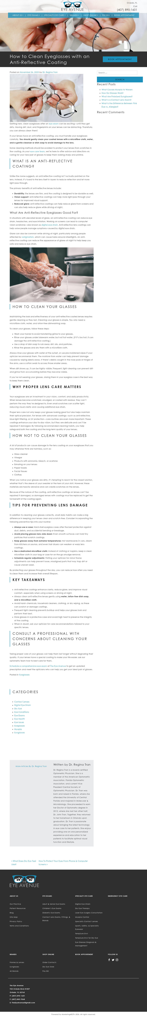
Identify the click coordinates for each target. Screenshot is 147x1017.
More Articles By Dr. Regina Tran (31, 766)
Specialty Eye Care (54, 15)
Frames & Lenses (17, 962)
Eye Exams (33, 15)
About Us (17, 15)
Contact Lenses (21, 702)
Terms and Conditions (19, 926)
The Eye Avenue (58, 666)
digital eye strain (50, 225)
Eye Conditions (21, 712)
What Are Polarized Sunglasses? (117, 96)
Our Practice (15, 904)
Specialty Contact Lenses (86, 921)
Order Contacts (49, 962)
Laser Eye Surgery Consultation (89, 913)
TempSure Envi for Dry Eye (86, 938)
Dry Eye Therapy (82, 908)
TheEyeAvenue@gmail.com (23, 1003)
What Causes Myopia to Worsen (117, 89)
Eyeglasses (24, 675)
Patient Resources (18, 908)
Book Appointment (124, 15)
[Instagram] (117, 960)
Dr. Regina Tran (50, 72)
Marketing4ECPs (68, 1014)
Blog (12, 913)
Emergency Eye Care (117, 896)
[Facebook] (109, 960)
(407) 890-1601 (127, 9)
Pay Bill (106, 15)
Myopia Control (82, 917)
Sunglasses (19, 732)
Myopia (18, 729)
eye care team (37, 151)
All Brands (14, 971)
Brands (74, 15)
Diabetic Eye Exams (51, 913)
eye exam (54, 124)
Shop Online (90, 15)
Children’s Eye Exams (51, 908)
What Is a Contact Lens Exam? (116, 100)
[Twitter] (113, 960)
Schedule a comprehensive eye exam (28, 666)
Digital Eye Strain (22, 705)
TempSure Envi (81, 933)
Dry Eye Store (48, 967)
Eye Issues (19, 722)
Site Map (14, 917)
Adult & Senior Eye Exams (53, 904)
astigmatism (28, 237)
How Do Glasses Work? (112, 93)
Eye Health (19, 719)
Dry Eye (18, 708)
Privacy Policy (16, 921)
